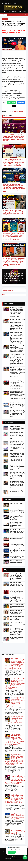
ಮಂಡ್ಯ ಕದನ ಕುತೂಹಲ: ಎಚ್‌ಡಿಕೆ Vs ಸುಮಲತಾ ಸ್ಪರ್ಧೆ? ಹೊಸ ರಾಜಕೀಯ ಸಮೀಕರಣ (17, 539)
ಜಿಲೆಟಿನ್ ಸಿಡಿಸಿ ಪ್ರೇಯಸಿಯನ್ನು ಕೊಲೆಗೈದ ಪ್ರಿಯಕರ (16, 638)
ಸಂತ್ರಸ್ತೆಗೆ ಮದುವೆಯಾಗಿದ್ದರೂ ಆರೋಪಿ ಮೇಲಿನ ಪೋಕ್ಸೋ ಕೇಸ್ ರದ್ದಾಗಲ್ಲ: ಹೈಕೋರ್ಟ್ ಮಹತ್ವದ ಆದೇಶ (17, 405)
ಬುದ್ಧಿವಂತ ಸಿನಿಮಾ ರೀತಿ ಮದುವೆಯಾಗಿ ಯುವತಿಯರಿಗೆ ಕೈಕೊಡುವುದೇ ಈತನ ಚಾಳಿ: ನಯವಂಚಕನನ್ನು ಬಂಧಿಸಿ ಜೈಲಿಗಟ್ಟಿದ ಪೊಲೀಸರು (16, 631)
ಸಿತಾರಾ (20, 11)
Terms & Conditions (8, 291)
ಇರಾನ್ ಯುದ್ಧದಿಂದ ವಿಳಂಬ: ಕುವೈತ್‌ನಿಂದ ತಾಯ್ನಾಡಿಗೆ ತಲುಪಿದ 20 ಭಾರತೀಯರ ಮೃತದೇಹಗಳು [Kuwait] (17, 467)
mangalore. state (18, 111)
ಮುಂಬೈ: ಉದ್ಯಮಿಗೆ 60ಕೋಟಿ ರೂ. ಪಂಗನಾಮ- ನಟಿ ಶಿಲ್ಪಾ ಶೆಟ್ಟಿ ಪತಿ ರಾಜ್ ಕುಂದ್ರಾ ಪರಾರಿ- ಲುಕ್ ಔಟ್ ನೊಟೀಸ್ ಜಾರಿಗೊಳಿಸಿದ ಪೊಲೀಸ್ (17, 484)
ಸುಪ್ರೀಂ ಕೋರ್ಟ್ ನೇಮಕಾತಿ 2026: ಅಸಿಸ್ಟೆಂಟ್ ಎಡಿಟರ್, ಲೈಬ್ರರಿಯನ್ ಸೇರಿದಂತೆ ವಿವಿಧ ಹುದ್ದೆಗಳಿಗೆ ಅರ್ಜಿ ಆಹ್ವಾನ (16, 585)
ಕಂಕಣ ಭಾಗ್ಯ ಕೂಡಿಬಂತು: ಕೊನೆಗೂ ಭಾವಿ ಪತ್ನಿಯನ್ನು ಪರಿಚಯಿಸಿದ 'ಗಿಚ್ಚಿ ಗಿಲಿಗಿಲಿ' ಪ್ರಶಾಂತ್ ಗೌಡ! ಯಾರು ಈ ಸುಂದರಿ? (16, 577)
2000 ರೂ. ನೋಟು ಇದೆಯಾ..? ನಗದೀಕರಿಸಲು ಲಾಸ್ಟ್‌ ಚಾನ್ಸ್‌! (16, 561)
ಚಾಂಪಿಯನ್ (14, 11)
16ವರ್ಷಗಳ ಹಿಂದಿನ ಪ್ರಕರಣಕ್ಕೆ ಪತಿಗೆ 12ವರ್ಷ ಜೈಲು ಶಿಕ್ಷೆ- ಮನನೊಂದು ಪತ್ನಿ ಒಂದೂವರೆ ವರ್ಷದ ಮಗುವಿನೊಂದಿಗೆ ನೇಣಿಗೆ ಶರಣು (17, 435)
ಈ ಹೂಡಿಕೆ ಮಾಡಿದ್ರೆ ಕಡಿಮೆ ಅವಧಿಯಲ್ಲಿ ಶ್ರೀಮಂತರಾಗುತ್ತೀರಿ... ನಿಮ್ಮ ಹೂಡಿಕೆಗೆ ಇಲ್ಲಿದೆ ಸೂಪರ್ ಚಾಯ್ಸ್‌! (17, 532)
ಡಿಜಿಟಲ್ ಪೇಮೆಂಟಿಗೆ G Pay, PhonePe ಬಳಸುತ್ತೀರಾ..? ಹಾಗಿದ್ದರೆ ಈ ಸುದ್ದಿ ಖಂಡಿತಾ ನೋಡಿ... (16, 525)
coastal (5, 19)
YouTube (14, 3)
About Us (5, 289)
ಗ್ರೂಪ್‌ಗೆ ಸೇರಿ (11, 852)
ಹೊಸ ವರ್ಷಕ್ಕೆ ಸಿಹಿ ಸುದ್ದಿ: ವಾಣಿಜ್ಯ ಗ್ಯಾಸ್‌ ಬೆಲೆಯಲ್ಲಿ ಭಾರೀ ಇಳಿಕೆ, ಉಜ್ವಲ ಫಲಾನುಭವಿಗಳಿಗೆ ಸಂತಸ (17, 545)
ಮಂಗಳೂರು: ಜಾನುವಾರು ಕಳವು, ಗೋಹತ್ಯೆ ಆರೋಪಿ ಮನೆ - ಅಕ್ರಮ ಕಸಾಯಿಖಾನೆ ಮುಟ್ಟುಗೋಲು (17, 455)
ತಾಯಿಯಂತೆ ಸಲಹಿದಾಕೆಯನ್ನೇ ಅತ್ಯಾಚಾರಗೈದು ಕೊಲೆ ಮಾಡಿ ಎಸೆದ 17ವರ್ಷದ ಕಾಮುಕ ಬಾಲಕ (17, 592)
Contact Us (11, 289)
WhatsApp (12, 102)
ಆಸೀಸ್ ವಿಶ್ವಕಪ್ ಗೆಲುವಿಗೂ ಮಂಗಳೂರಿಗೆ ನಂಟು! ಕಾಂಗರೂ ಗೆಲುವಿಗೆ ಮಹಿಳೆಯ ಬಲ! (17, 556)
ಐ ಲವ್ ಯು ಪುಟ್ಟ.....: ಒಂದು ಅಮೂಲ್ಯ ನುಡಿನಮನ (16, 504)
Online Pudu (17, 857)
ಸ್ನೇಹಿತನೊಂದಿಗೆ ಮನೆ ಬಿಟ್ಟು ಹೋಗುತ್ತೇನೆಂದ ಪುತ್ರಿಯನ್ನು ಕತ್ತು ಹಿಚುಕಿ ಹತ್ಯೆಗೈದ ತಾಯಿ (17, 428)
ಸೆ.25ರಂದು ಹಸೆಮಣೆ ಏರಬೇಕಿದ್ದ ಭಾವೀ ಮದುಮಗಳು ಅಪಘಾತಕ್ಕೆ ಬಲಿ (17, 606)
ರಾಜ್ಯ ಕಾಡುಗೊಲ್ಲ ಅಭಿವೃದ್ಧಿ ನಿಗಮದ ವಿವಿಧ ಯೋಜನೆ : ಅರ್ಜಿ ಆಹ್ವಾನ (17, 449)
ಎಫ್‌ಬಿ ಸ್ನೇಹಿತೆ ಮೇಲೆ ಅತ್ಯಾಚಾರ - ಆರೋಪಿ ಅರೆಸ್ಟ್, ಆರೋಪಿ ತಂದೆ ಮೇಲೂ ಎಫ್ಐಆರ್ (17, 492)
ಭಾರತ (8, 11)
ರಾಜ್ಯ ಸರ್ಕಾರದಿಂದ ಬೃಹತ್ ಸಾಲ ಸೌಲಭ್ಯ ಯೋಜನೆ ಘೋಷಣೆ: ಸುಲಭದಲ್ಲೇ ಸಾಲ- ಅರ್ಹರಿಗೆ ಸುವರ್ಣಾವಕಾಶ (17, 517)
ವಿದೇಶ (25, 11)
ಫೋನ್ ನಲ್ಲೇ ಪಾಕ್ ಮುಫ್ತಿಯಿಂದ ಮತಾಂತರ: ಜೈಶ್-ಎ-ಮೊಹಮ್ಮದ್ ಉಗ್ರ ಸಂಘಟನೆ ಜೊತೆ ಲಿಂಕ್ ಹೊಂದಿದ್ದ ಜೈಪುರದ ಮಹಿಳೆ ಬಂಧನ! (17, 413)
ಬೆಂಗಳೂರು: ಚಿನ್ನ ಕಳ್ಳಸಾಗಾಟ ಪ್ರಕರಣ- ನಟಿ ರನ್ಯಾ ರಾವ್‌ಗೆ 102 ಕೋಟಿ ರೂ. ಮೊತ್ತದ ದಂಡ (17, 612)
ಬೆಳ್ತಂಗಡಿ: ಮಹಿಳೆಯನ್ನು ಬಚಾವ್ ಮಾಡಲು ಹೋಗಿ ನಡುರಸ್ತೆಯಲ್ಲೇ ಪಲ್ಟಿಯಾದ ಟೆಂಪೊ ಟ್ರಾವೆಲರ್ (17, 443)
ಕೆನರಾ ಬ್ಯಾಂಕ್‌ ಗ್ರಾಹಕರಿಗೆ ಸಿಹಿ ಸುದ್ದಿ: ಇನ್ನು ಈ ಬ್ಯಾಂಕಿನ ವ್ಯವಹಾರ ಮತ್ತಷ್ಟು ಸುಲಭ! (17, 551)
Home (3, 11)
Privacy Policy (18, 289)
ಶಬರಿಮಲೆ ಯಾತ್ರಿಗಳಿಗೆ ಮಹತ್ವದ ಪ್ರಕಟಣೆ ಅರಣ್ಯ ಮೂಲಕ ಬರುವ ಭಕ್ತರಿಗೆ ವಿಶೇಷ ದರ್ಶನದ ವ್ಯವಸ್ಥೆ (17, 511)
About (4, 851)
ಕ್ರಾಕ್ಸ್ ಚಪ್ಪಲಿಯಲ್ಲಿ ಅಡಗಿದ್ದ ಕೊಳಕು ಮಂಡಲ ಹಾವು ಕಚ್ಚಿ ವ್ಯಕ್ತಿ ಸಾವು (17, 461)
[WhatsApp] (25, 857)
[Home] (14, 7)
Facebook (7, 3)
